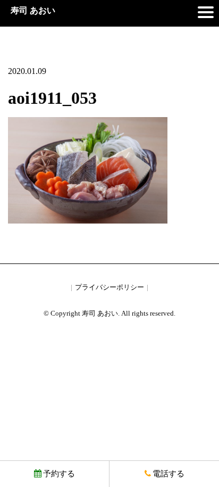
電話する (168, 473)
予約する (59, 473)
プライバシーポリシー (109, 287)
